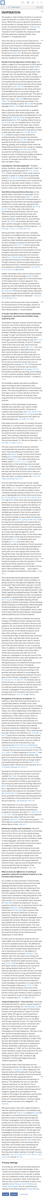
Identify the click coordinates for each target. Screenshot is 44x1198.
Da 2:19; (18, 245)
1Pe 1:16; (28, 747)
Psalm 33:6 (16, 53)
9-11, (24, 1154)
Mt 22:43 (29, 104)
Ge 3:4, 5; (19, 519)
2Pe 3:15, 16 (15, 819)
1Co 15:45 (11, 963)
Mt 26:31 (32, 997)
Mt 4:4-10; (16, 745)
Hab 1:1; (14, 443)
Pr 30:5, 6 (25, 364)
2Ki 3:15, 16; (30, 171)
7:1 (23, 245)
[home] (3, 2)
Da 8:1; (15, 257)
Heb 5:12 (9, 752)
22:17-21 (11, 269)
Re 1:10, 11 (31, 347)
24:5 (3, 500)
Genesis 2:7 (30, 953)
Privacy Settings (33, 1189)
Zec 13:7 (21, 997)
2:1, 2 (20, 443)
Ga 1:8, (38, 812)
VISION (21, 269)
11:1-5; (17, 229)
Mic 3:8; (30, 132)
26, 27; (15, 178)
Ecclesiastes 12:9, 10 (30, 369)
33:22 (20, 178)
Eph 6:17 (23, 824)
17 (21, 479)
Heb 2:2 (31, 276)
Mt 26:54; (20, 801)
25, (10, 600)
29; (32, 497)
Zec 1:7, (12, 298)
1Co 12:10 (21, 694)
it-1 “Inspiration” (14, 7)
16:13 (29, 149)
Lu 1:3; (4, 497)
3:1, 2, (36, 1154)
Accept (5, 1194)
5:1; (23, 461)
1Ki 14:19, (27, 497)
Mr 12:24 (15, 793)
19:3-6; (22, 745)
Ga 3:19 (11, 291)
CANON (32, 694)
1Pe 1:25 (32, 868)
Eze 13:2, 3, (15, 479)
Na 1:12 (4, 735)
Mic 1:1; (8, 443)
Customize (24, 1194)
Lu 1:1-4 (16, 459)
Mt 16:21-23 (34, 519)
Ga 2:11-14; (12, 680)
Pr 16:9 (28, 466)
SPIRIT (36, 67)
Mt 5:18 (5, 786)
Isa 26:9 (12, 457)
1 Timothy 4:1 (17, 1069)
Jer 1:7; (9, 229)
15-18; (6, 298)
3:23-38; (10, 497)
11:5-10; (5, 269)
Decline (14, 1194)
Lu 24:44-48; (30, 745)
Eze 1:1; (10, 257)
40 (13, 600)
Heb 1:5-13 (34, 762)
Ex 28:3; (14, 117)
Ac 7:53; (5, 291)
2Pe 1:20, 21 (18, 86)
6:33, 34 (10, 122)
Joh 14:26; (23, 149)
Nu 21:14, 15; (18, 497)
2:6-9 (34, 747)
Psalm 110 (6, 101)
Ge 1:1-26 (15, 539)
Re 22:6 (35, 1113)
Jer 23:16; (7, 479)
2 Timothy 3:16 (33, 27)
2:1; (13, 229)
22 (6, 173)
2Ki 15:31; (38, 497)
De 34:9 (17, 120)
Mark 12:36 (14, 106)
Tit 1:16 (19, 1157)
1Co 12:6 (16, 488)
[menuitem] (3, 2)
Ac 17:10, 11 (29, 985)
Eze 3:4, (10, 178)
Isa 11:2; (24, 132)
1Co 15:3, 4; (20, 747)
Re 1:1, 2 (38, 340)
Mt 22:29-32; (7, 793)
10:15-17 (24, 767)
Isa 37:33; (32, 733)
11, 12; (4, 814)
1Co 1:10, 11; (17, 461)
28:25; (7, 767)
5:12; (27, 419)
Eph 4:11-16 (21, 680)
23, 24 (6, 1157)
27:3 (38, 412)
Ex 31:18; (37, 207)
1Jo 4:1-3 (21, 1113)
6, (39, 1154)
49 (33, 801)
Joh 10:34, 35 (14, 776)
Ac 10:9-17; (36, 267)
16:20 (31, 419)
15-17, (28, 1154)
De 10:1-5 (5, 209)
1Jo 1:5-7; (14, 1154)
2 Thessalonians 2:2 (30, 1006)
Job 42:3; (26, 519)
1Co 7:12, (5, 600)
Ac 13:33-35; (11, 747)
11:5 (28, 229)
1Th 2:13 (10, 814)
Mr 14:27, (28, 801)
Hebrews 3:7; (15, 767)
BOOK (11, 500)
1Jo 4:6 (30, 1140)
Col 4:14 (28, 414)
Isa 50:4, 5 (13, 454)
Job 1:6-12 (13, 542)
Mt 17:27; (28, 412)
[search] (41, 2)
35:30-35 (20, 117)
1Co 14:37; (32, 812)
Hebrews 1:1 (33, 752)
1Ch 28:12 (24, 140)
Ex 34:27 (11, 221)
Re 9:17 (21, 257)
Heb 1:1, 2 (30, 197)
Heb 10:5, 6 (15, 908)
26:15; (34, 412)
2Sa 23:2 (19, 99)
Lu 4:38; (22, 419)
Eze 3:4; (23, 229)
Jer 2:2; (39, 733)
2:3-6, (20, 1154)
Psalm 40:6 (8, 903)
